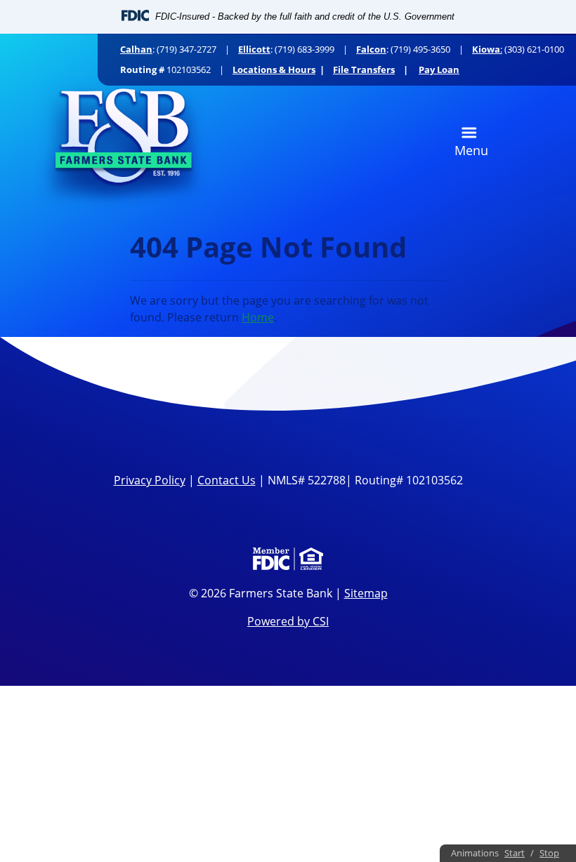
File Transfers (364, 69)
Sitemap (366, 593)
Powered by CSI (288, 621)
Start (514, 853)
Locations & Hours (274, 69)
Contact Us (226, 480)
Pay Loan (439, 69)
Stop (549, 853)
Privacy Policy (149, 480)
